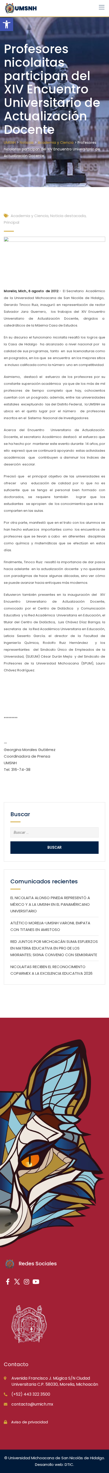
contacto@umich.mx (32, 1404)
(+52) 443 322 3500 (30, 1394)
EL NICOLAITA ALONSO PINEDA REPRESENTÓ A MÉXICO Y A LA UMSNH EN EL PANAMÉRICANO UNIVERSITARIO (50, 904)
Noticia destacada (68, 215)
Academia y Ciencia (29, 215)
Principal (11, 222)
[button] (6, 24)
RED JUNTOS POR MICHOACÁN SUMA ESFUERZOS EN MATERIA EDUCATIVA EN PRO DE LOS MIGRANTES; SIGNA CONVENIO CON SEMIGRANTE (54, 948)
